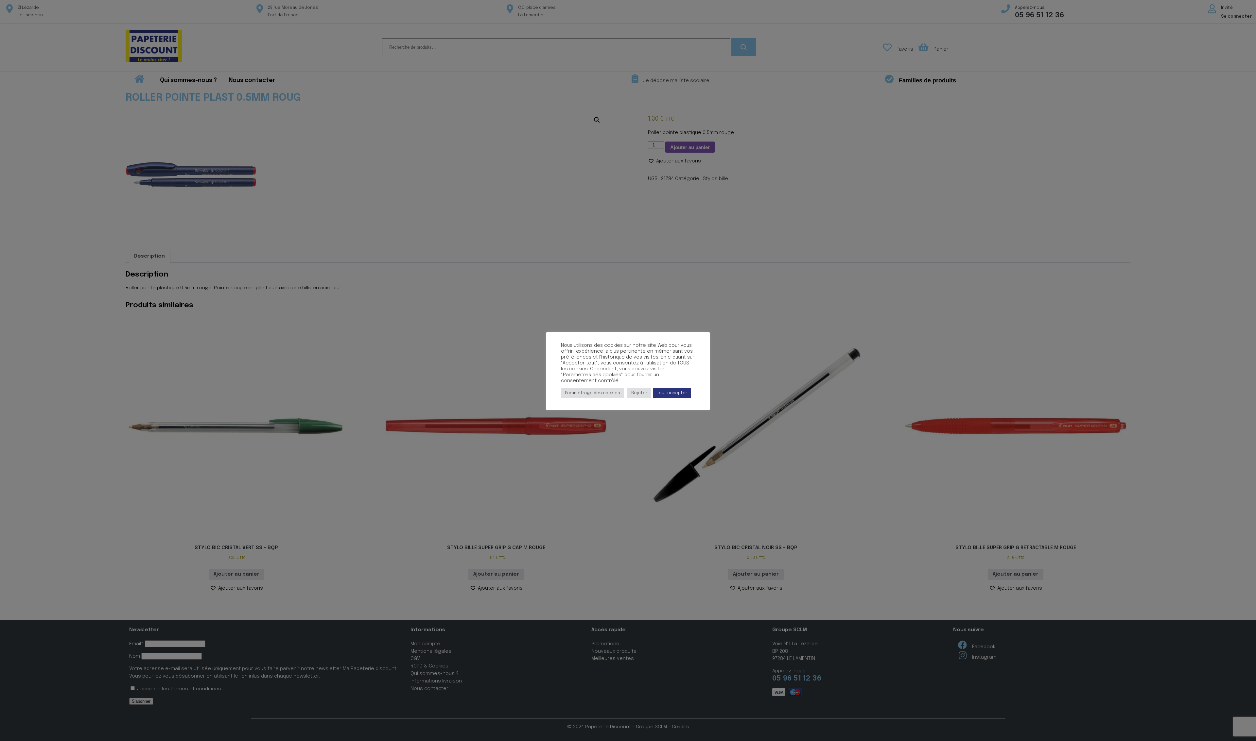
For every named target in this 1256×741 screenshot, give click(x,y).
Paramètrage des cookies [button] (592, 393)
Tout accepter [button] (672, 393)
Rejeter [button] (639, 393)
